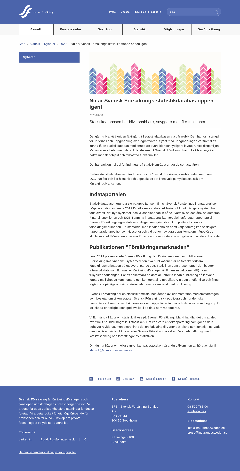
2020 (63, 44)
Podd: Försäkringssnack (57, 439)
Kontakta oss (196, 411)
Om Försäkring (209, 29)
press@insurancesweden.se (207, 432)
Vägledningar (174, 29)
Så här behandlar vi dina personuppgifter (47, 452)
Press (112, 11)
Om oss (125, 11)
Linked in (25, 439)
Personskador (70, 29)
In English (140, 11)
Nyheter (49, 44)
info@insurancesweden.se (206, 428)
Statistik (140, 29)
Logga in (156, 11)
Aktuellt (36, 29)
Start (22, 44)
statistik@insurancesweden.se (110, 350)
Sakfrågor (105, 29)
